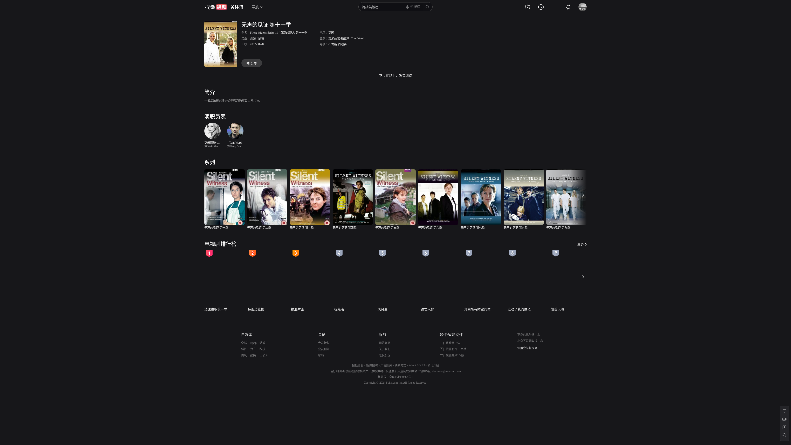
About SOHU (417, 365)
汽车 (253, 349)
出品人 (264, 355)
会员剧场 (324, 349)
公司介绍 (433, 365)
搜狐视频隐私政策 (357, 371)
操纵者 (339, 309)
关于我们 (384, 349)
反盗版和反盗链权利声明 (402, 371)
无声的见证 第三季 (302, 227)
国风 (244, 355)
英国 (331, 32)
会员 (321, 335)
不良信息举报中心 (528, 334)
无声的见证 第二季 (259, 227)
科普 (244, 349)
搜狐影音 (451, 349)
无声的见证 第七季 (473, 227)
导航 (255, 7)
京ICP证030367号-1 (401, 376)
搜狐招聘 (372, 365)
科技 (262, 349)
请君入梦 (427, 309)
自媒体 (246, 335)
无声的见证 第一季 (216, 227)
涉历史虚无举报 (527, 348)
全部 (244, 342)
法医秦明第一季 (215, 309)
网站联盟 (384, 342)
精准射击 (297, 309)
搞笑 (253, 355)
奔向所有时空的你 (477, 309)
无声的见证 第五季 (387, 227)
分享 (253, 63)
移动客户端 (453, 342)
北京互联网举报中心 (530, 340)
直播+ (464, 349)
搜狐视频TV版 (455, 355)
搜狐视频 (215, 7)
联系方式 (400, 365)
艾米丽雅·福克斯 (339, 38)
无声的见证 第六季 (430, 227)
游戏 (262, 342)
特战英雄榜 (256, 309)
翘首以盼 (557, 309)
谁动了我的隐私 (519, 309)
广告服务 (386, 365)
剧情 (261, 38)
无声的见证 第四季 (345, 227)
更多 (580, 244)
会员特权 (324, 342)
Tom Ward (357, 38)
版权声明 (377, 371)
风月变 (382, 309)
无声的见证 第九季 (558, 227)
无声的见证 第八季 (516, 227)
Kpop (253, 342)
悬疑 (253, 38)
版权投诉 (384, 355)
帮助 (321, 355)
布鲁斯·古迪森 (337, 44)
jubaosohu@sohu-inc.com (446, 371)
